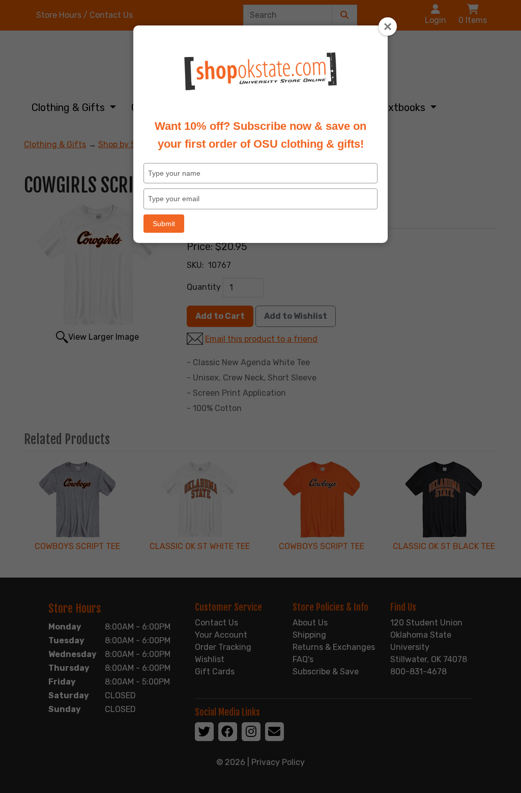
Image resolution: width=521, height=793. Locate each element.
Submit (164, 224)
